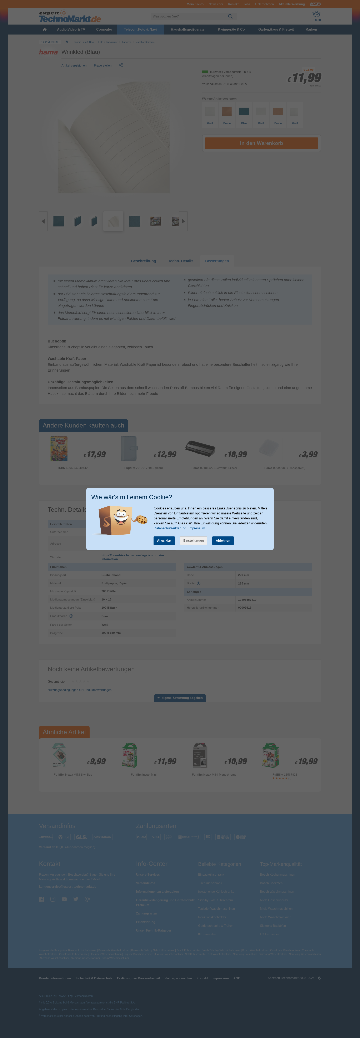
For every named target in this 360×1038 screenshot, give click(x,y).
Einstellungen (193, 540)
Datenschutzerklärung (170, 528)
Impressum (197, 528)
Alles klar (164, 540)
